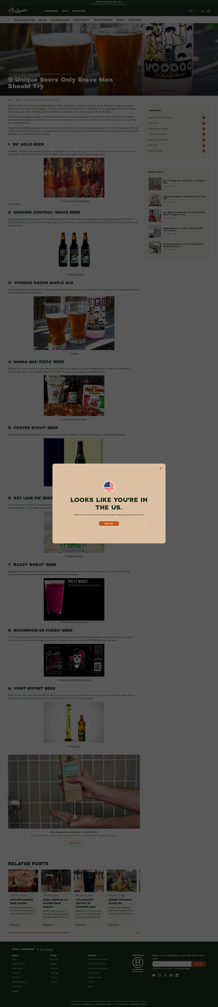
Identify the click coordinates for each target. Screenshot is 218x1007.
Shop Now (109, 523)
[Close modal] (161, 468)
